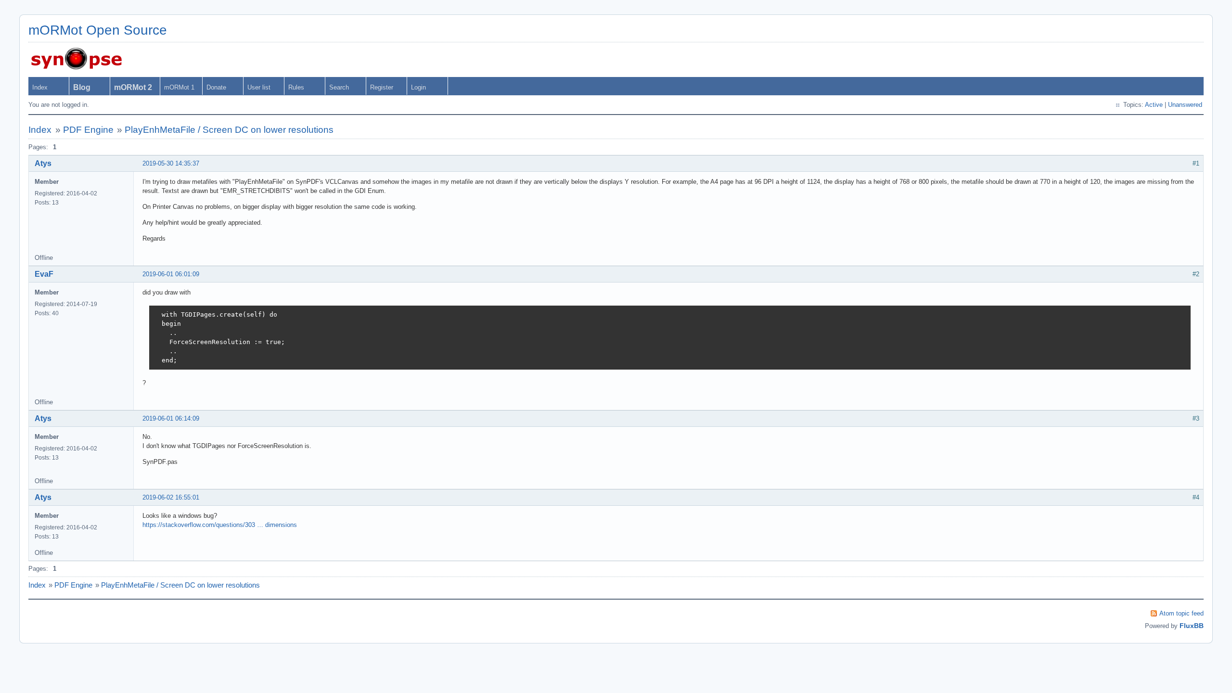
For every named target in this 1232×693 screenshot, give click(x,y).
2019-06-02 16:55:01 (170, 497)
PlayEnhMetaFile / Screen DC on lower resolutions (229, 130)
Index (40, 87)
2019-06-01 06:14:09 (170, 418)
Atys (43, 163)
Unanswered (1185, 104)
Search (339, 87)
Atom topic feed (1181, 613)
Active (1154, 104)
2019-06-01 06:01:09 (170, 274)
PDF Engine (88, 130)
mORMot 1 (179, 87)
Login (418, 87)
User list (258, 87)
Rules (296, 87)
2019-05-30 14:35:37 (170, 163)
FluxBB (1192, 625)
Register (381, 87)
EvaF (44, 274)
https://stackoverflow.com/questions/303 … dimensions (219, 524)
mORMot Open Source (97, 30)
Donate (216, 87)
